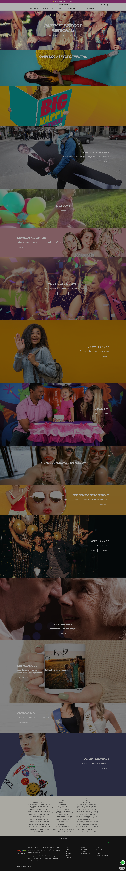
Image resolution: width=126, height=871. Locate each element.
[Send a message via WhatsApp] (122, 862)
